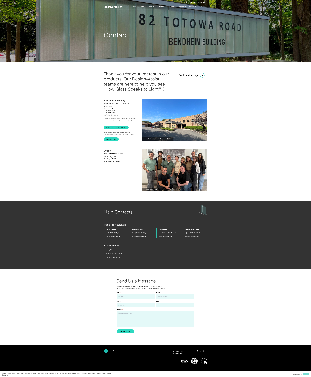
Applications (160, 7)
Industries (171, 7)
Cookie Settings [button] (297, 374)
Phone (119, 301)
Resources (192, 7)
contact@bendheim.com (118, 121)
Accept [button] (306, 374)
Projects (151, 7)
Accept (5, 375)
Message (120, 309)
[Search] (201, 7)
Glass (134, 7)
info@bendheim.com (111, 115)
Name (119, 292)
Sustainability (183, 7)
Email (158, 292)
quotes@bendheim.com (111, 134)
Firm (158, 301)
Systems (142, 7)
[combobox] (190, 9)
